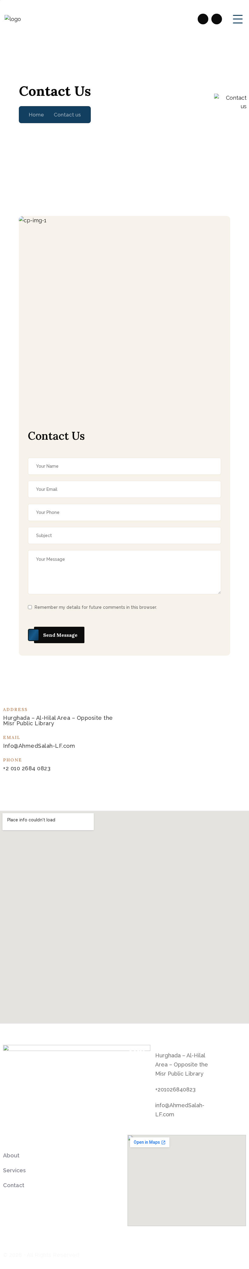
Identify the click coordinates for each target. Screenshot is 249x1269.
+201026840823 (175, 1089)
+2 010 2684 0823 (26, 768)
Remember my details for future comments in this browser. (96, 607)
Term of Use (207, 1254)
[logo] (13, 19)
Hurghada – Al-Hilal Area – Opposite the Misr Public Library (181, 1064)
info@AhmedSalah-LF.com (179, 1110)
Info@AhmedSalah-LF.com (39, 746)
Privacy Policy (168, 1254)
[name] (203, 19)
